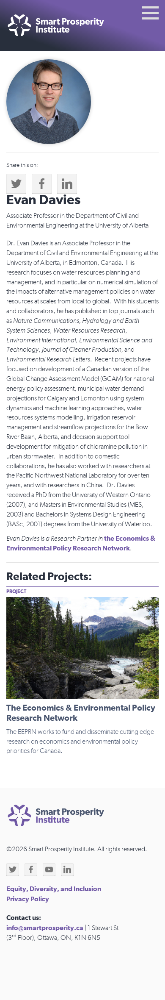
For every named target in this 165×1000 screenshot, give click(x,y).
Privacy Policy (27, 899)
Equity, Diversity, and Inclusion (53, 889)
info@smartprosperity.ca (44, 928)
